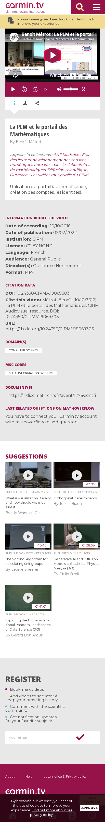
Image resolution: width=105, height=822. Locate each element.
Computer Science (23, 350)
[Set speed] (58, 89)
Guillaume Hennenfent (57, 265)
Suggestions (26, 456)
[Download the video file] (25, 103)
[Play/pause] (13, 89)
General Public (45, 259)
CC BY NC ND (39, 245)
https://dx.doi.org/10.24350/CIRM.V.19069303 (49, 329)
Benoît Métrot (28, 141)
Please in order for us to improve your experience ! (56, 21)
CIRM (37, 239)
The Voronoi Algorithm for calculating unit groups (26, 561)
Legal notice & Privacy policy (65, 776)
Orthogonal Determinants (75, 498)
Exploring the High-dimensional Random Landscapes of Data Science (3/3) (27, 624)
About (10, 776)
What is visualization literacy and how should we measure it (28, 502)
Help (29, 776)
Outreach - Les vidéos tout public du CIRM (49, 175)
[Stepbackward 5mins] (24, 89)
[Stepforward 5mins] (35, 89)
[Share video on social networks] (37, 103)
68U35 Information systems (31, 373)
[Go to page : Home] (24, 5)
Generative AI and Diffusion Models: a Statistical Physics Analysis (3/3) (76, 563)
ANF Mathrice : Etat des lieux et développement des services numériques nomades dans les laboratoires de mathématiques (50, 162)
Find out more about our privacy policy (51, 812)
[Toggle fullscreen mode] (83, 89)
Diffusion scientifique (67, 169)
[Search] (80, 7)
